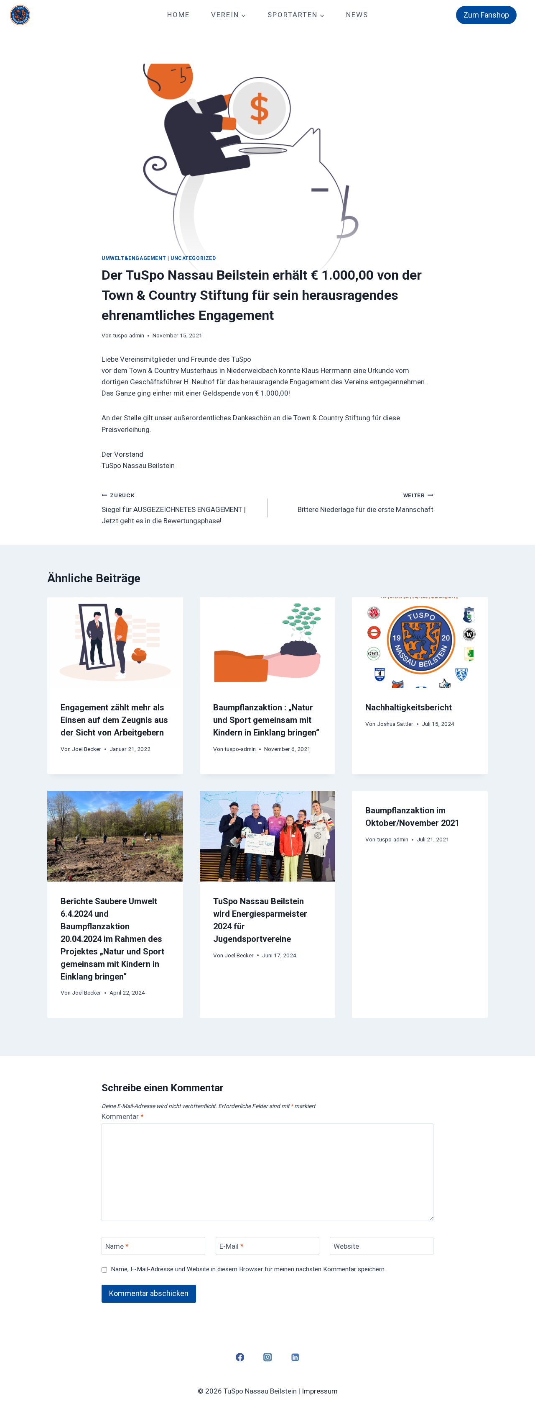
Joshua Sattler (395, 723)
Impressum (320, 1391)
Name (117, 1246)
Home (178, 14)
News (357, 14)
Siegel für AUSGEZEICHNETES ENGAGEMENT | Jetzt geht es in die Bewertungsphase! (174, 508)
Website (346, 1246)
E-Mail (231, 1246)
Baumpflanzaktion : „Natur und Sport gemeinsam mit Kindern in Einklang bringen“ (266, 720)
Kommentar (123, 1116)
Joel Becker (86, 749)
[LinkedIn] (295, 1357)
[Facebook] (239, 1357)
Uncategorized (193, 258)
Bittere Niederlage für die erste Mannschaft (365, 503)
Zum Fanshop (486, 14)
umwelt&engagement (134, 258)
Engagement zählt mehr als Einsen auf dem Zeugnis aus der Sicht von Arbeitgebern (114, 720)
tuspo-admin (128, 335)
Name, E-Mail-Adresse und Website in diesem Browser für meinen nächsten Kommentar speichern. (248, 1269)
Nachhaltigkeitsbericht (408, 707)
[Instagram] (267, 1357)
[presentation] (115, 642)
